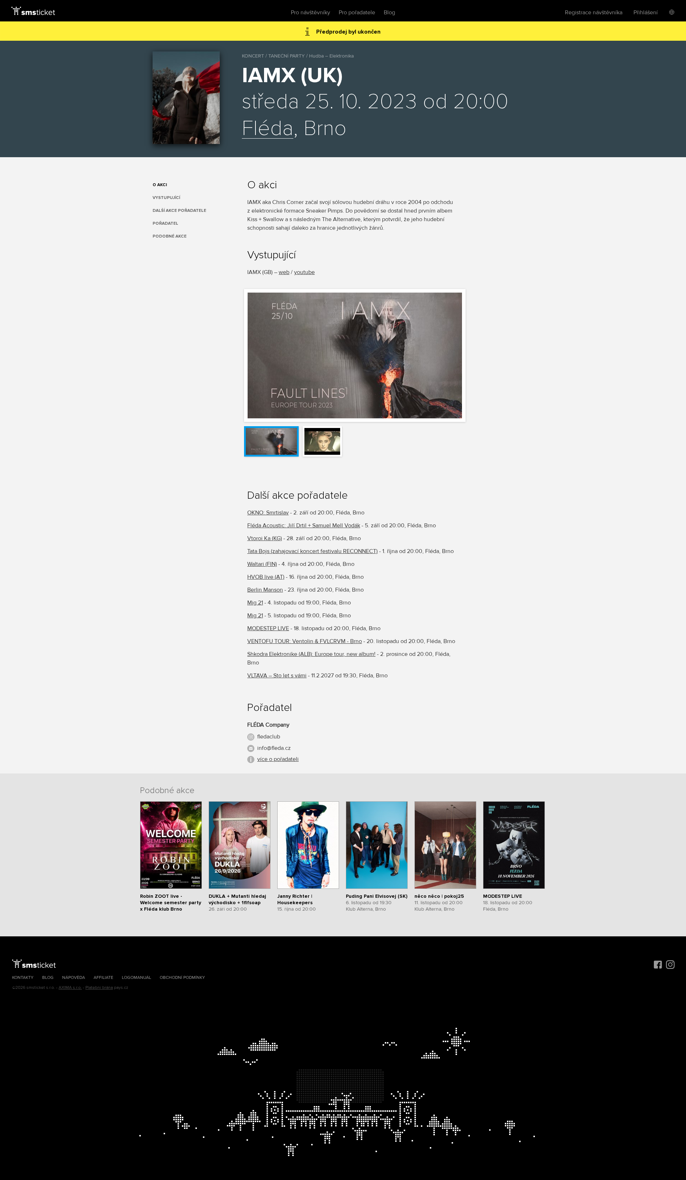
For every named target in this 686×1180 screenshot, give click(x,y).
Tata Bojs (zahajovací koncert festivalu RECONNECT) (312, 551)
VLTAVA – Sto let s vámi (277, 675)
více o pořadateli (278, 759)
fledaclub (268, 736)
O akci (160, 185)
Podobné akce (170, 236)
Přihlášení (645, 12)
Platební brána (99, 987)
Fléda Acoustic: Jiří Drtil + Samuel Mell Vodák (303, 525)
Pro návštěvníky (310, 12)
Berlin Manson (265, 589)
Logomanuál (136, 977)
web (284, 272)
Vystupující (166, 197)
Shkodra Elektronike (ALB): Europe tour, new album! (311, 654)
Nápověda (73, 977)
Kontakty (23, 977)
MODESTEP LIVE (268, 628)
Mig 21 (255, 602)
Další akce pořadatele (179, 210)
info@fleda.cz (274, 748)
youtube (304, 272)
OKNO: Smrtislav (268, 512)
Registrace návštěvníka (593, 12)
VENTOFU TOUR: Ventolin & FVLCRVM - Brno (304, 641)
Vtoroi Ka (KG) (264, 538)
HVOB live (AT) (265, 577)
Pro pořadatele (357, 12)
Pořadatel (165, 223)
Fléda (267, 129)
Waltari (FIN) (262, 564)
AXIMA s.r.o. (70, 987)
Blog (389, 12)
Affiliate (103, 977)
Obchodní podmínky (182, 977)
